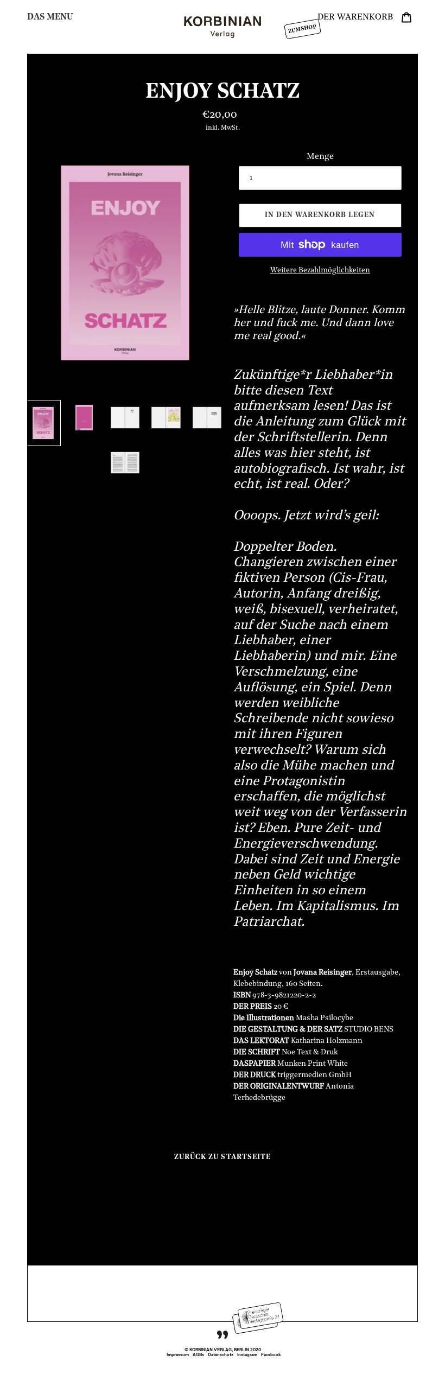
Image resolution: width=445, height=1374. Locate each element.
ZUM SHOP (302, 28)
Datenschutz (220, 1354)
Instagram (247, 1354)
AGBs (198, 1354)
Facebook (271, 1354)
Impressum (178, 1354)
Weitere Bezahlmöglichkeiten (320, 270)
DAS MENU (50, 17)
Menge (320, 156)
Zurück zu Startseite (222, 1157)
